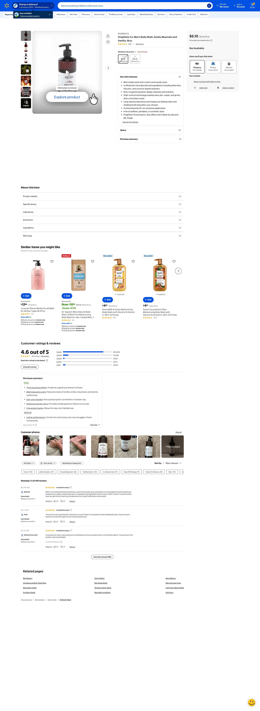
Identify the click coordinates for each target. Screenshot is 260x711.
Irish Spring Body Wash (175, 588)
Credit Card (191, 14)
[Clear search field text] (203, 5)
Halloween (61, 14)
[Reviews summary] (133, 44)
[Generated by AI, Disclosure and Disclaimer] (36, 425)
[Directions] (180, 220)
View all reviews (29, 367)
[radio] (123, 59)
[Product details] (180, 196)
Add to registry (228, 88)
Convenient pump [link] (34, 408)
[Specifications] (180, 204)
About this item (30, 187)
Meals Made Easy (146, 14)
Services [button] (27, 14)
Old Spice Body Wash (102, 588)
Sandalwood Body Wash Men (34, 583)
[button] (223, 5)
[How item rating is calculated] (47, 360)
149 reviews (45, 356)
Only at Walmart (175, 14)
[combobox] (135, 5)
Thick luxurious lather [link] (36, 387)
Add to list (203, 88)
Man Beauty (27, 578)
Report (72, 501)
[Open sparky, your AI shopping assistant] (252, 703)
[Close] (50, 15)
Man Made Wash (100, 583)
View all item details (130, 122)
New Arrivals (99, 14)
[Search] (209, 6)
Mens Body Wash (30, 588)
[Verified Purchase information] (71, 487)
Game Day (131, 14)
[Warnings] (180, 236)
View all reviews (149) (102, 557)
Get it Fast (73, 14)
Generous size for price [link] (37, 403)
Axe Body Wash (29, 592)
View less (93, 425)
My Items (161, 14)
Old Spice (169, 592)
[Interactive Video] (26, 36)
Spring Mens (99, 578)
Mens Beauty (171, 578)
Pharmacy (86, 14)
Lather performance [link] (35, 417)
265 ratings (140, 44)
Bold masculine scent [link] (36, 392)
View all (179, 432)
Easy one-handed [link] (34, 399)
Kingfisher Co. (123, 33)
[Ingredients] (180, 228)
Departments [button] (10, 14)
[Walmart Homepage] (6, 5)
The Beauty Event (116, 14)
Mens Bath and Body (102, 592)
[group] (131, 44)
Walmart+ (204, 14)
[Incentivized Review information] (61, 542)
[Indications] (180, 212)
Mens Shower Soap (173, 583)
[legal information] (211, 40)
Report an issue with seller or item (207, 81)
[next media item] (108, 67)
